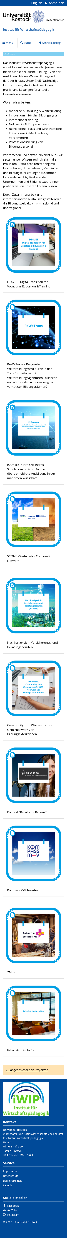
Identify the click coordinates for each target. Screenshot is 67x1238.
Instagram (13, 1214)
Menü (9, 42)
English (37, 3)
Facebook (13, 1205)
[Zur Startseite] (33, 16)
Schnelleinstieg (51, 42)
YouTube (12, 1210)
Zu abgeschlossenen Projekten (27, 1070)
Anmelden (56, 3)
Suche (27, 42)
